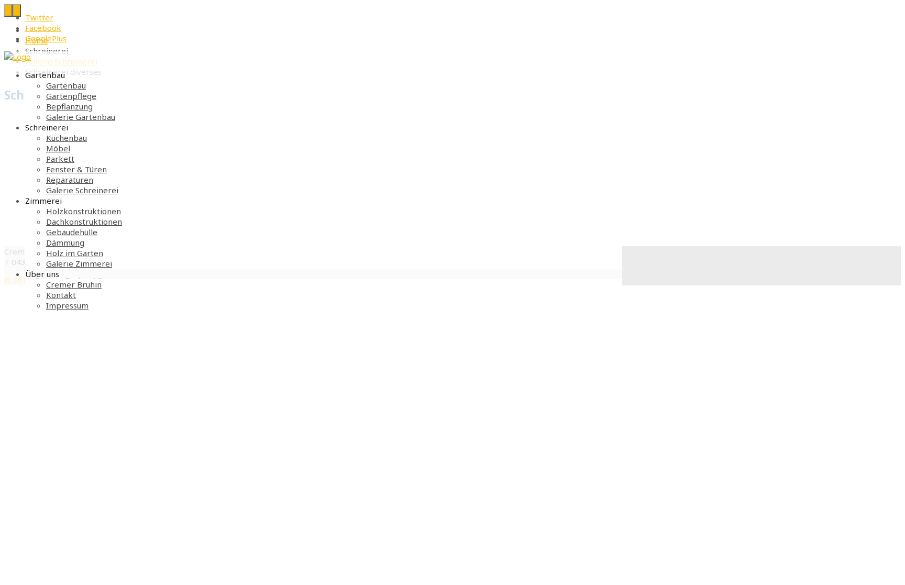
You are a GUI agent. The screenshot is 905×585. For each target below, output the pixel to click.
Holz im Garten (74, 253)
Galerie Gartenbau (80, 117)
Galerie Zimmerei (79, 263)
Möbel (58, 148)
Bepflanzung (69, 106)
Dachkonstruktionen (84, 221)
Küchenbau (66, 138)
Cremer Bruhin (74, 284)
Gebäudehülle (71, 232)
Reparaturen (69, 179)
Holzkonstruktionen (83, 211)
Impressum (67, 305)
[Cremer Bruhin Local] (17, 56)
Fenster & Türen (76, 169)
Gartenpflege (71, 96)
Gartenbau (66, 85)
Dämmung (65, 242)
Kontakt (61, 295)
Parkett (60, 158)
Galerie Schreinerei (82, 190)
